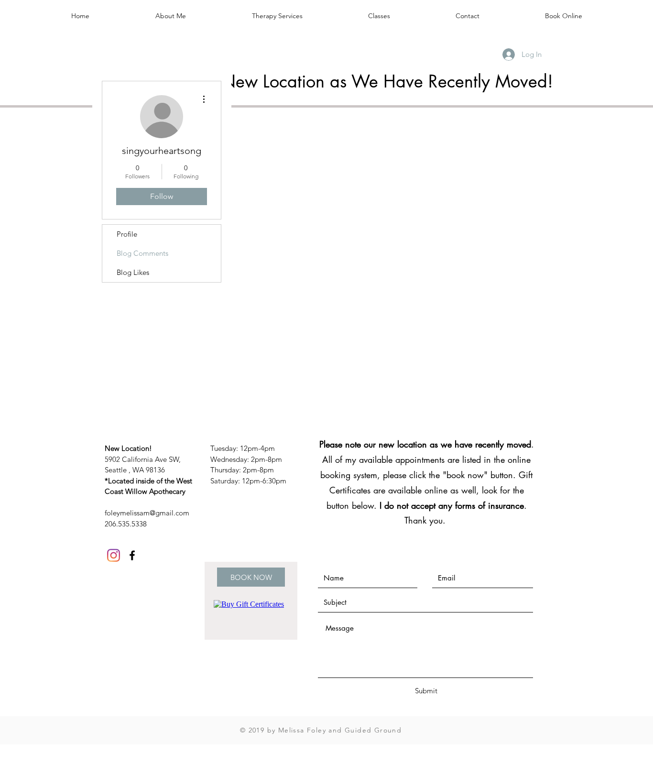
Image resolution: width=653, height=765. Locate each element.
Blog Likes (133, 272)
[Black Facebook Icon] (132, 555)
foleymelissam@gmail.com (147, 512)
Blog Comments (142, 253)
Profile (127, 234)
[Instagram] (113, 555)
